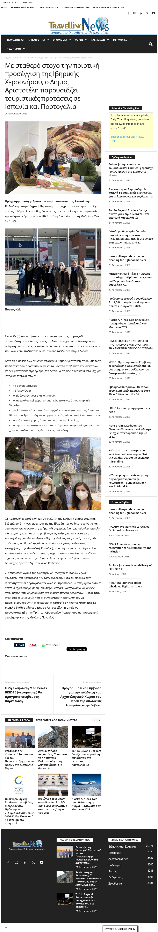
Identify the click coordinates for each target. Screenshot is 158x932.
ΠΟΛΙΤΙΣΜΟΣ (14, 48)
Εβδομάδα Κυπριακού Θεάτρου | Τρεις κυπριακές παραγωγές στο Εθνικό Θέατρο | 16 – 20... (130, 390)
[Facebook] (128, 13)
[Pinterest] (140, 13)
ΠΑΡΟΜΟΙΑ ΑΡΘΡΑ (19, 720)
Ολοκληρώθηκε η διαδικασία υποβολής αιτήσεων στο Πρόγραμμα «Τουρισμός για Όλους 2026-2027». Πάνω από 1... (131, 237)
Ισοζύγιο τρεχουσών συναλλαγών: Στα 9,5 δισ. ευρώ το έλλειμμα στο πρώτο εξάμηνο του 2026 (52, 805)
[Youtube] (153, 13)
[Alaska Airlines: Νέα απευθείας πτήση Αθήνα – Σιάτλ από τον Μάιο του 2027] (86, 785)
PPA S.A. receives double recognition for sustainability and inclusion (130, 547)
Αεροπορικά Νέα (118, 858)
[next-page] (99, 720)
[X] (147, 13)
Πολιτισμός (114, 865)
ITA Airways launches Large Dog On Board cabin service (129, 528)
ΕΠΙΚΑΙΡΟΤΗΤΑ (36, 39)
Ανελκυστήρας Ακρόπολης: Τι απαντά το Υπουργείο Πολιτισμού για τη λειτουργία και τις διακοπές (52, 759)
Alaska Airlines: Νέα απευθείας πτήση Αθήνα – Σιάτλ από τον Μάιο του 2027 (86, 804)
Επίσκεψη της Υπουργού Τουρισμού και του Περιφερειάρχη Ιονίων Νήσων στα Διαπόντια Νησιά (19, 759)
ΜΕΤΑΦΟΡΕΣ (120, 39)
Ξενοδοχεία (115, 883)
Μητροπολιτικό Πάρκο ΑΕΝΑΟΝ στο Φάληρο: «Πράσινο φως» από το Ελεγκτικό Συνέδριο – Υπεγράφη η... (130, 279)
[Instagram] (134, 13)
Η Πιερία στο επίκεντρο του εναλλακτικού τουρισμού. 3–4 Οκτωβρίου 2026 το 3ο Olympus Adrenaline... (129, 456)
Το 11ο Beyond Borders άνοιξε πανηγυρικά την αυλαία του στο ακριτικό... (85, 900)
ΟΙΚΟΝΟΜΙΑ (60, 39)
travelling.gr (15, 39)
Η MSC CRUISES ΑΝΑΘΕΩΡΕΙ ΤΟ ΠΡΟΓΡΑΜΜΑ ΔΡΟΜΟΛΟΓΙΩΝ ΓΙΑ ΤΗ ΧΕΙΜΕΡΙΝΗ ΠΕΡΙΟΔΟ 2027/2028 (131, 344)
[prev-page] (94, 720)
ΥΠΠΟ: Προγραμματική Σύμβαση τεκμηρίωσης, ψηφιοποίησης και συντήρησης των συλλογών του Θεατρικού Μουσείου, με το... (130, 367)
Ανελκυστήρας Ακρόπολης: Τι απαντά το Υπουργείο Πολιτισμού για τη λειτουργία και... (88, 878)
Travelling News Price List (108, 7)
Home (4, 7)
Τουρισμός (114, 852)
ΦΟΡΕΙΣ (79, 39)
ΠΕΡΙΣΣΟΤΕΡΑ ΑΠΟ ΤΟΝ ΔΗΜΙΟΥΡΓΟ (56, 720)
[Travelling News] (79, 25)
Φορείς (112, 871)
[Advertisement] (53, 323)
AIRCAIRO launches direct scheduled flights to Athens (126, 584)
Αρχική (8, 57)
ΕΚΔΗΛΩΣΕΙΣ (98, 39)
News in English (49, 7)
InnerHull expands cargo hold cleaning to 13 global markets (127, 258)
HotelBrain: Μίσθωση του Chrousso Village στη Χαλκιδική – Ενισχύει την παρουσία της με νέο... (130, 431)
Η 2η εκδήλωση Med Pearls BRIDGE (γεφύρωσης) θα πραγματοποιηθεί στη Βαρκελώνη (26, 694)
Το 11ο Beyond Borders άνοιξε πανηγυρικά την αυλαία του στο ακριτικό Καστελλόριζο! (86, 758)
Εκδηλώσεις (115, 877)
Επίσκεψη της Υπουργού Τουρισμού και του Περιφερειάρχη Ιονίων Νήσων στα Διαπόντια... (88, 854)
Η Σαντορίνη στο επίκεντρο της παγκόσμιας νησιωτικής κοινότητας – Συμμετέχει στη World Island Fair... (129, 480)
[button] (150, 44)
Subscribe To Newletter (76, 7)
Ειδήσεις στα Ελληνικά (23, 7)
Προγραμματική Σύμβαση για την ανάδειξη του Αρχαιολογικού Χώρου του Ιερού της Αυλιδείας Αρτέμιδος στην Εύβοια (80, 696)
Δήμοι (18, 57)
